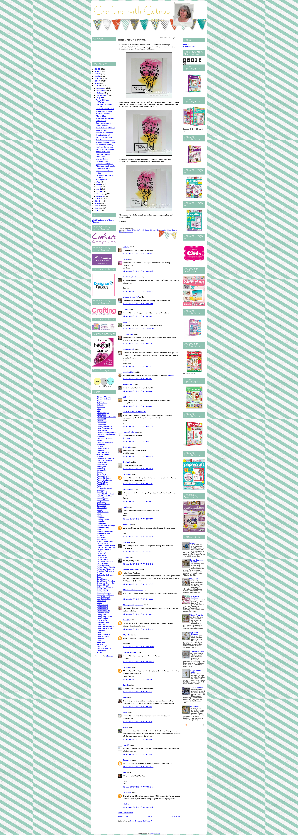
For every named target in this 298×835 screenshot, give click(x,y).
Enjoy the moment (104, 137)
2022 (98, 74)
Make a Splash (196, 687)
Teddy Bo (101, 624)
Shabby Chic (102, 589)
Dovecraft (101, 470)
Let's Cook (101, 121)
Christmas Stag (103, 168)
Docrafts (101, 468)
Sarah (125, 727)
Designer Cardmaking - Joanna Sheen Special (103, 453)
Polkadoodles (103, 565)
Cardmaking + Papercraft (103, 414)
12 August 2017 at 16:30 (138, 469)
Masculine (101, 523)
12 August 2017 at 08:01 (138, 304)
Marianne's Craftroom (133, 590)
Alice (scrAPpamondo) (133, 605)
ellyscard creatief (130, 297)
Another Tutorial (103, 113)
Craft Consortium (105, 428)
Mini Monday (103, 527)
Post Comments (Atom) (141, 821)
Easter (99, 472)
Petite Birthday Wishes (102, 101)
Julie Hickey (166, 230)
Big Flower (194, 706)
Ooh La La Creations (106, 547)
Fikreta (126, 557)
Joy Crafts (101, 506)
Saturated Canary (105, 587)
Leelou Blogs (155, 833)
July (99, 182)
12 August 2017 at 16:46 (137, 484)
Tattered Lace (103, 622)
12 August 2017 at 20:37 (138, 584)
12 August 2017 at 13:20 (138, 426)
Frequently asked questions (104, 489)
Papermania (102, 557)
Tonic (99, 632)
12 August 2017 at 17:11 (137, 501)
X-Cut (99, 652)
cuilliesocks (128, 334)
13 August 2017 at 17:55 (137, 722)
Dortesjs (127, 462)
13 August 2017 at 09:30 (138, 662)
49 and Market (103, 397)
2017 (97, 86)
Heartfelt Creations (105, 494)
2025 (98, 69)
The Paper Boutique (105, 626)
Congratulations (197, 651)
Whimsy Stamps (104, 648)
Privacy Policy (189, 46)
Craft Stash (102, 430)
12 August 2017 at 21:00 (138, 599)
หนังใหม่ (126, 804)
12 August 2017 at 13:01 (137, 391)
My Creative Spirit (105, 531)
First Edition (102, 484)
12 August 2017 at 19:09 (138, 519)
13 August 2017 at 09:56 (138, 679)
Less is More (102, 512)
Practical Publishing (105, 571)
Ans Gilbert (128, 489)
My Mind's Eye (103, 533)
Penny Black (102, 559)
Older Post (176, 816)
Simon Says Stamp (105, 595)
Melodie (126, 635)
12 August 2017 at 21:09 (138, 614)
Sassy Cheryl (103, 585)
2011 (97, 211)
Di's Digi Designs (104, 460)
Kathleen (127, 525)
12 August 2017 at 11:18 (137, 366)
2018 (97, 83)
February (101, 194)
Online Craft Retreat (106, 545)
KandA (126, 745)
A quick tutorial (103, 135)
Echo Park (101, 474)
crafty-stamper (129, 652)
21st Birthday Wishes (105, 128)
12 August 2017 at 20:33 (138, 564)
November (101, 90)
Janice (126, 259)
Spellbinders (102, 607)
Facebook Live (103, 476)
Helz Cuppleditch (104, 496)
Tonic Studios (103, 636)
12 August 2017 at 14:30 (138, 456)
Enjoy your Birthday (105, 149)
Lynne (126, 309)
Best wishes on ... (103, 123)
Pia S (125, 697)
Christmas (101, 423)
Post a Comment (125, 813)
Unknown (127, 474)
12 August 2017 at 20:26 (138, 537)
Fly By (192, 543)
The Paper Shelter (104, 628)
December (101, 88)
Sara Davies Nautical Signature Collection (106, 582)
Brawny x (127, 760)
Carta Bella (102, 421)
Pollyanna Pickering (105, 569)
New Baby (101, 537)
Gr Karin (126, 438)
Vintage (100, 644)
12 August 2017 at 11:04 (137, 344)
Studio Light (102, 618)
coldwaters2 (128, 349)
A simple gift (101, 179)
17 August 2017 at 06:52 (138, 807)
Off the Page (102, 543)
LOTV (99, 510)
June (99, 184)
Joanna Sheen (103, 504)
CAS (99, 409)
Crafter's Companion (106, 432)
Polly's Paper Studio (106, 567)
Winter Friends (196, 615)
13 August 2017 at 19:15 (137, 739)
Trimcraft (101, 638)
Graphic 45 (102, 492)
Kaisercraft (102, 508)
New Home (101, 539)
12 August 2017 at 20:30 (138, 551)
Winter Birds (195, 579)
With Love (100, 156)
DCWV (100, 446)
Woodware (101, 650)
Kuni (125, 507)
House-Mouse (103, 500)
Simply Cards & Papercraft (103, 600)
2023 (98, 71)
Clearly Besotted (104, 427)
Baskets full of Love (105, 109)
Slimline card (102, 605)
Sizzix (99, 603)
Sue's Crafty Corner (132, 277)
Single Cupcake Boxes (196, 561)
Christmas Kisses (104, 111)
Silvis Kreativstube (131, 569)
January (100, 196)
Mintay (100, 529)
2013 (97, 206)
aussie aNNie (129, 372)
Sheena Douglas (104, 593)
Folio (99, 486)
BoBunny (101, 407)
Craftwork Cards (142, 230)
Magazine (101, 518)
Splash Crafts (103, 613)
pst (124, 397)
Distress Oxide (155, 230)
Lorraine (126, 542)
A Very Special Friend (105, 142)
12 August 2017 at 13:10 (137, 406)
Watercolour (128, 232)
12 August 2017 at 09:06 (138, 328)
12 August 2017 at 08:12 (138, 316)
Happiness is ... (102, 161)
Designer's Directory (106, 458)
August (100, 98)
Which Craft (102, 646)
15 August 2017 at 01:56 (138, 787)
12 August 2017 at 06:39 (138, 271)
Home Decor (102, 498)
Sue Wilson (102, 620)
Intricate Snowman (104, 147)
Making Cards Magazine (103, 521)
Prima (99, 573)
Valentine (101, 642)
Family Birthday (103, 478)
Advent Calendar (104, 399)
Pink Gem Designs (105, 561)
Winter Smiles (102, 159)
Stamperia (101, 615)
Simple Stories (103, 597)
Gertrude (127, 447)
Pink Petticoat (103, 563)
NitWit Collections (105, 541)
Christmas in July (195, 671)
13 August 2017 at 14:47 (137, 692)
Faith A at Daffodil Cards (134, 412)
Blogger (109, 656)
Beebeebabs (128, 384)
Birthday (100, 405)
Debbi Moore (103, 448)
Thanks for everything (105, 140)
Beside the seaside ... (105, 133)
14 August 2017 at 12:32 (137, 754)
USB (99, 640)
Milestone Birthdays (106, 525)
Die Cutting (102, 462)
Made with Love (103, 152)
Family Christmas (104, 480)
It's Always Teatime (194, 597)
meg (125, 322)
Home (149, 816)
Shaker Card (102, 591)
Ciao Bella (101, 425)
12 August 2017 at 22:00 (138, 629)
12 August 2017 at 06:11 (137, 254)
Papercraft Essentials (101, 554)
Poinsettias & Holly (104, 145)
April (99, 189)
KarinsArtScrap (130, 432)
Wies (125, 712)
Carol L (126, 620)
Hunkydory (101, 502)
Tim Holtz (101, 630)
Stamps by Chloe (104, 617)
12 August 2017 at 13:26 (137, 441)
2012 (97, 208)
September (102, 95)
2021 (97, 76)
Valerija (126, 247)
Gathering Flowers (194, 633)
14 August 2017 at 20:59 (138, 767)
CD (98, 411)
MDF (99, 514)
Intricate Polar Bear (104, 164)
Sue (124, 772)
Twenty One (101, 130)
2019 (98, 81)
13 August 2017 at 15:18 (137, 707)
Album (99, 401)
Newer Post (123, 816)
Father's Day (102, 482)
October (100, 93)
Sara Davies (102, 579)
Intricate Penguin (103, 154)
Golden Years (102, 125)
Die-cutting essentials (102, 465)
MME (99, 516)
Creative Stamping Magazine (105, 443)
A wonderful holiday (105, 118)
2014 (97, 203)
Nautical (100, 535)
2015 (98, 201)
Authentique (102, 403)
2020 (98, 79)
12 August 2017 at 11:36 (137, 379)
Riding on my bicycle (105, 166)
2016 (98, 199)
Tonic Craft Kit (103, 634)
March (100, 191)
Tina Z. (126, 685)
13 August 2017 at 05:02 (138, 647)
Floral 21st (101, 116)
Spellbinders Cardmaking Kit (103, 610)
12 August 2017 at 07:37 (138, 291)
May (99, 187)
